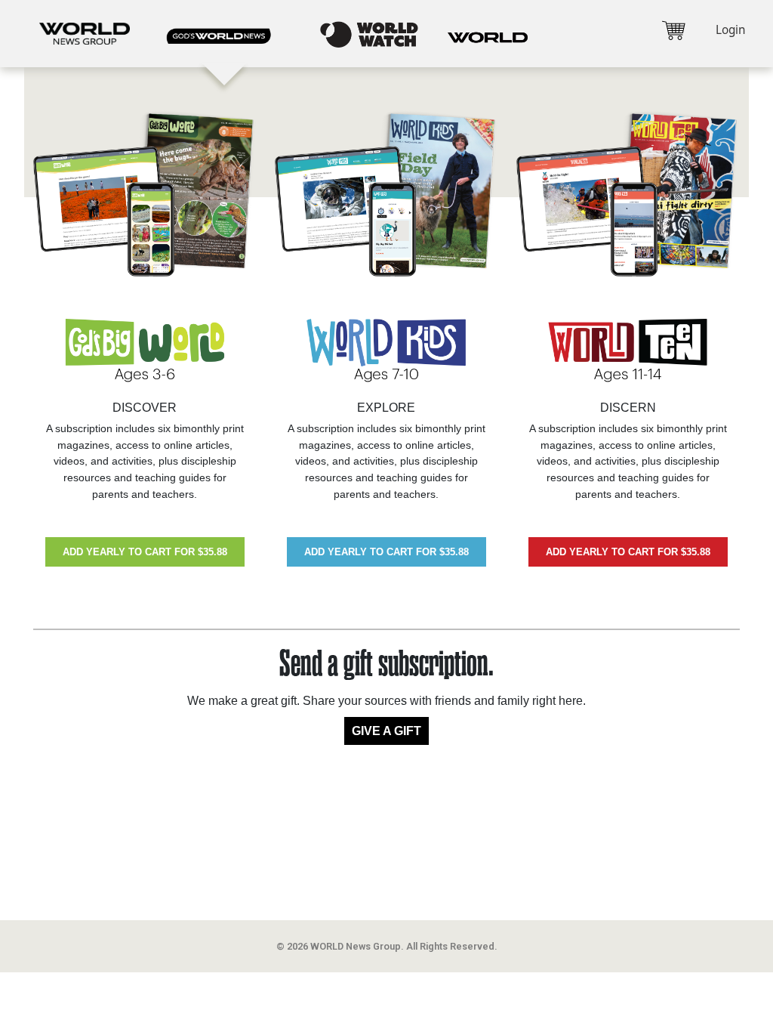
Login (730, 30)
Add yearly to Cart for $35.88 (145, 552)
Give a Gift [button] (386, 731)
